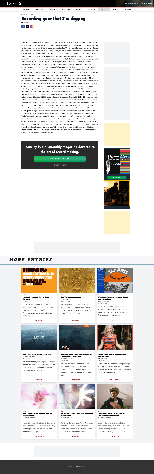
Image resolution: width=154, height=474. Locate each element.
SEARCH (150, 3)
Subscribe (128, 9)
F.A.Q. (108, 470)
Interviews (26, 9)
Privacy (73, 470)
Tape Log (104, 9)
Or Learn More (60, 165)
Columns (79, 9)
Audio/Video (66, 9)
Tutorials (53, 9)
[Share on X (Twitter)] (27, 26)
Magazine (116, 9)
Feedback (82, 470)
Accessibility (100, 470)
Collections (92, 9)
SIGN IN (143, 3)
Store (66, 470)
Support (90, 470)
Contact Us (116, 470)
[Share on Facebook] (23, 26)
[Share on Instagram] (32, 26)
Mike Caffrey (26, 22)
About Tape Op (38, 470)
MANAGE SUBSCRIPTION (131, 3)
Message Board (81, 466)
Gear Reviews (40, 9)
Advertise (49, 470)
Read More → (39, 320)
